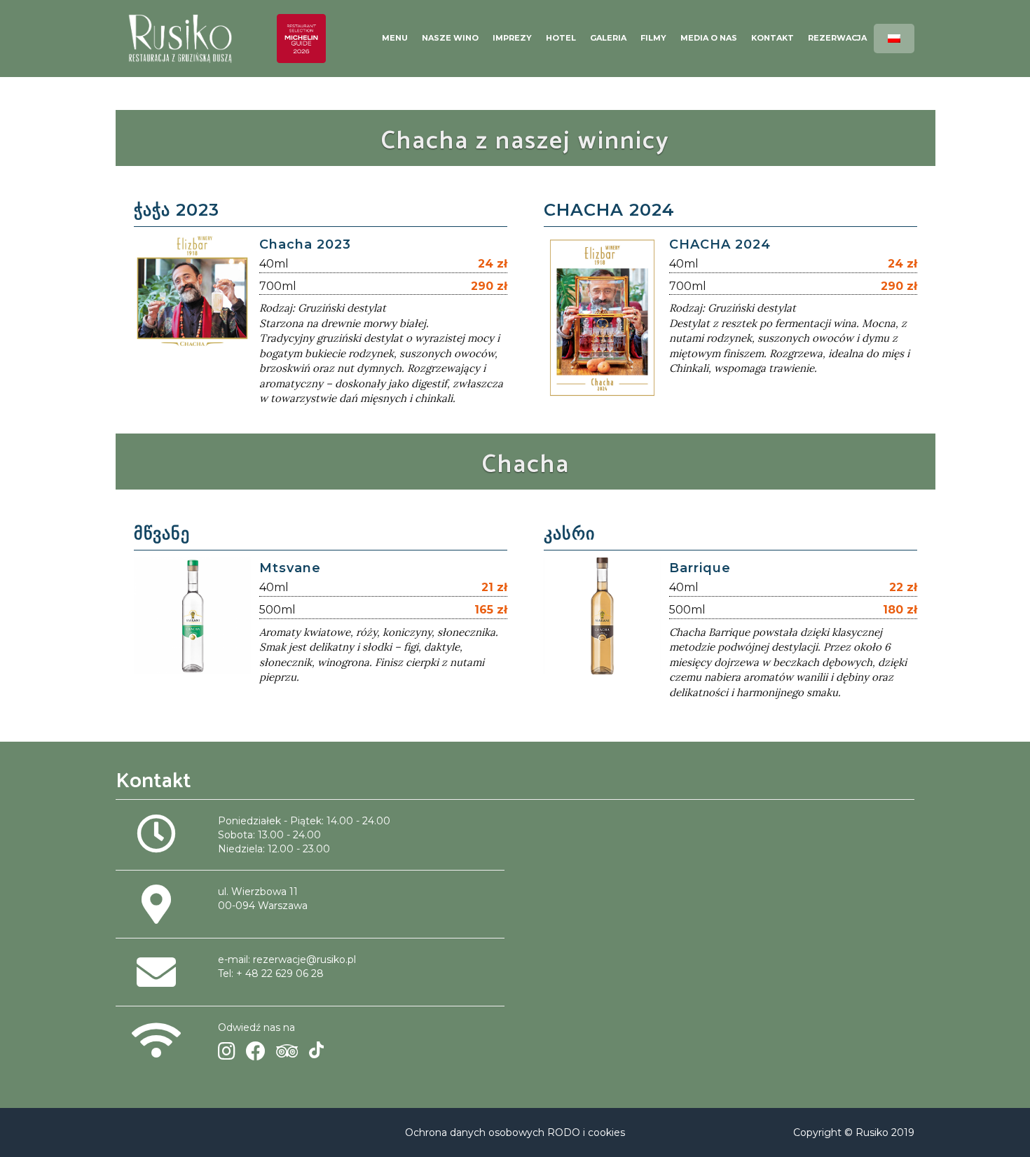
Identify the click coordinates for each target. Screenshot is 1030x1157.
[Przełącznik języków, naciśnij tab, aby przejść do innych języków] (894, 38)
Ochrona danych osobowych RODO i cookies (515, 1132)
